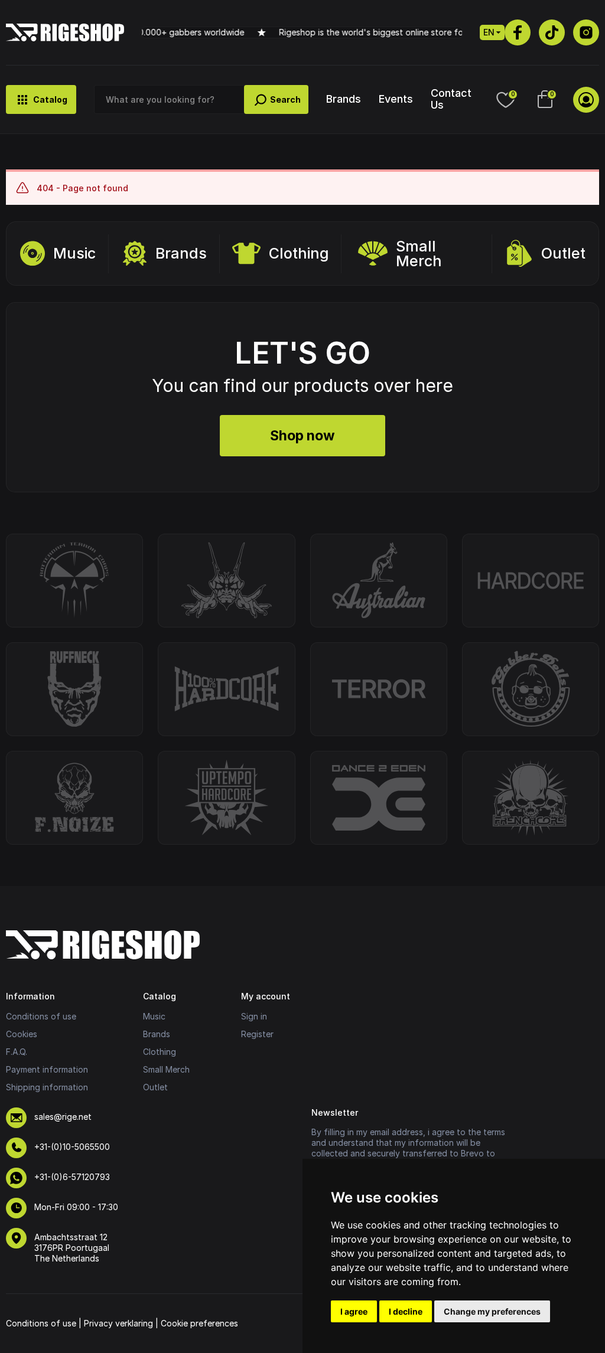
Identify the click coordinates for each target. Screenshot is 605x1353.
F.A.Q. (16, 1052)
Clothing (299, 253)
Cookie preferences (199, 1323)
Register (257, 1034)
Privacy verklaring (118, 1323)
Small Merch (419, 253)
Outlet (563, 253)
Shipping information (47, 1087)
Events (396, 99)
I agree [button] (353, 1311)
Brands (343, 99)
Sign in (254, 1016)
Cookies (21, 1034)
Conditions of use (41, 1016)
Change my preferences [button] (492, 1311)
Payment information (47, 1069)
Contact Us (451, 98)
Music (74, 253)
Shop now (302, 435)
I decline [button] (405, 1311)
